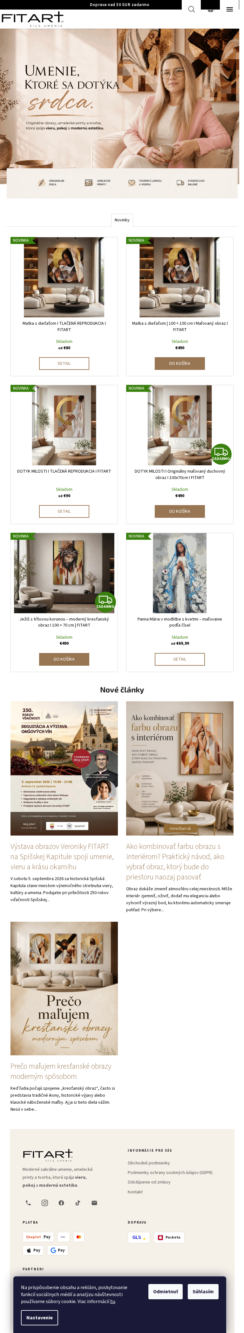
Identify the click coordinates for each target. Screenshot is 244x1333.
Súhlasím (203, 1291)
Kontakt (135, 1192)
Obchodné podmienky (149, 1163)
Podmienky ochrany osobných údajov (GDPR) (170, 1173)
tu (112, 1301)
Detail (64, 363)
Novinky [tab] (122, 220)
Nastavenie (39, 1317)
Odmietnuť (165, 1291)
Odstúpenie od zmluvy (149, 1182)
